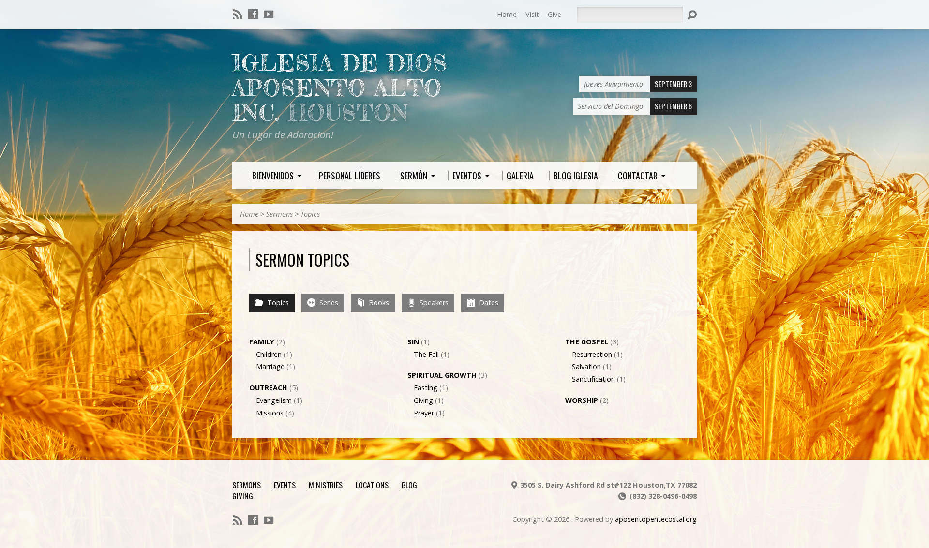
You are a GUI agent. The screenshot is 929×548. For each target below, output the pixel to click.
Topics (310, 214)
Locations (372, 484)
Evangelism (274, 400)
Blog (409, 484)
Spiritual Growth (442, 375)
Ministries (326, 484)
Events (285, 484)
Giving (423, 400)
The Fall (426, 354)
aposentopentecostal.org (656, 519)
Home (507, 14)
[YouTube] (268, 14)
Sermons (279, 214)
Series (327, 302)
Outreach (268, 387)
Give (554, 14)
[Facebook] (253, 14)
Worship (581, 400)
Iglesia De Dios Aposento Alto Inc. (340, 88)
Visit (532, 14)
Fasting (425, 387)
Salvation (586, 366)
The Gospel (586, 341)
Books (378, 302)
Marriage (270, 366)
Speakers (433, 302)
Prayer (424, 412)
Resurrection (592, 354)
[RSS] (237, 14)
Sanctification (593, 379)
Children (269, 354)
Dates (487, 302)
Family (261, 341)
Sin (413, 341)
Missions (270, 412)
